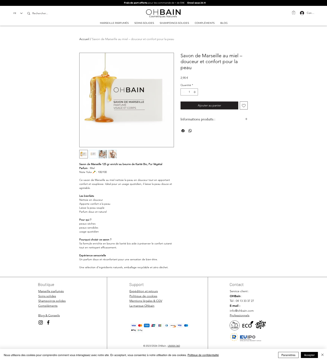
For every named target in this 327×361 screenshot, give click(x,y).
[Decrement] (183, 92)
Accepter (309, 355)
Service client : (239, 291)
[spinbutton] (189, 92)
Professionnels (239, 315)
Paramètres (288, 355)
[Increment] (195, 92)
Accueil (84, 39)
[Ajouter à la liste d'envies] (244, 105)
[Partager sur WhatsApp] (190, 131)
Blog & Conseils (49, 315)
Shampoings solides (52, 301)
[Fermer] (322, 355)
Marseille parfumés (51, 291)
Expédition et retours (143, 291)
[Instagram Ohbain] (41, 322)
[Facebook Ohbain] (48, 322)
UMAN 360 (174, 345)
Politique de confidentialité (203, 355)
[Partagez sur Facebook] (183, 131)
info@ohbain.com (242, 310)
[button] (293, 12)
